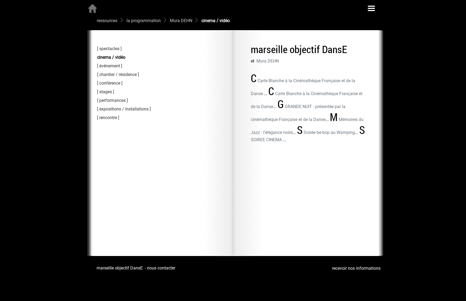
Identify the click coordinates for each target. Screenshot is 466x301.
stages (105, 91)
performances (112, 100)
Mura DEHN (181, 20)
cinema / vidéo (111, 57)
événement (109, 65)
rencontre (108, 117)
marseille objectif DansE (120, 268)
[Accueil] (92, 8)
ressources (107, 20)
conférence (109, 83)
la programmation (143, 20)
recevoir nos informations (356, 268)
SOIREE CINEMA (267, 139)
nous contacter (161, 268)
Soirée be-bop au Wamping (329, 132)
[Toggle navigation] (371, 8)
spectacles (109, 48)
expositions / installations (124, 109)
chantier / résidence (118, 74)
